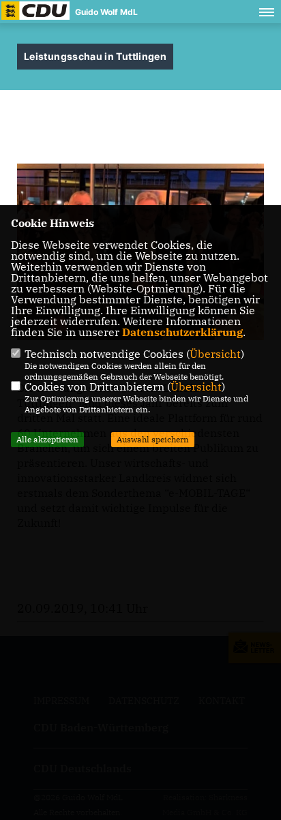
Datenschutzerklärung (182, 332)
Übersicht (215, 354)
